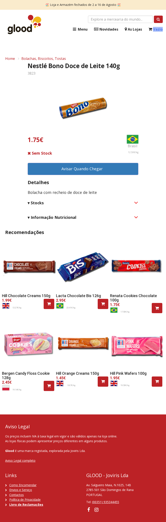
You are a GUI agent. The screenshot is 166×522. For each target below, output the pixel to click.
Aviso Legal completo (20, 460)
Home (10, 58)
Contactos (16, 495)
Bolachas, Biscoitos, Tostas (43, 58)
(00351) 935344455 (105, 502)
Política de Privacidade (25, 499)
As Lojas (134, 29)
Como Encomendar (23, 485)
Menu (82, 29)
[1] (49, 304)
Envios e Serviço (20, 490)
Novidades (108, 29)
